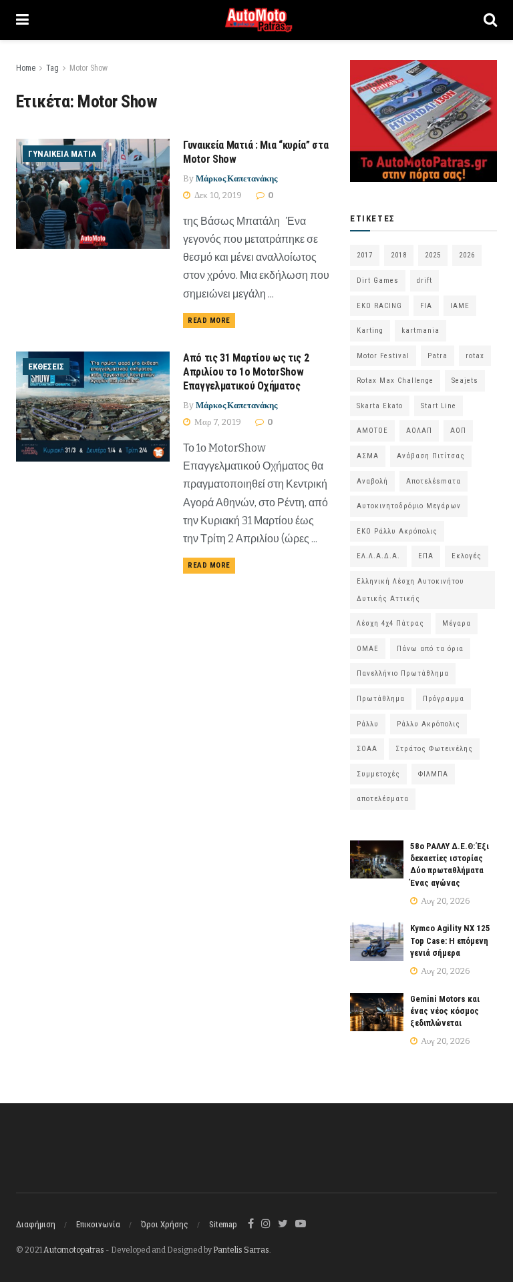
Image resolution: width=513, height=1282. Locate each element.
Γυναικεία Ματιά (62, 154)
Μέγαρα (456, 623)
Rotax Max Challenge (395, 380)
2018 (399, 255)
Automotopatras (73, 1250)
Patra (438, 356)
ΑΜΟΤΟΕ (372, 430)
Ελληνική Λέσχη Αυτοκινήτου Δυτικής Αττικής (410, 590)
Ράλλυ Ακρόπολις (428, 724)
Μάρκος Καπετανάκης (236, 178)
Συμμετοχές (378, 774)
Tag (52, 68)
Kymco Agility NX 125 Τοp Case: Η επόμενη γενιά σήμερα (450, 940)
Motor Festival (383, 356)
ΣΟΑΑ (367, 748)
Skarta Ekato (380, 406)
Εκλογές (467, 556)
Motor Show (88, 68)
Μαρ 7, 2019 (216, 422)
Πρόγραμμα (443, 698)
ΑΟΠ (458, 430)
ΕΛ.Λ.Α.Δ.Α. (378, 556)
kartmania (420, 330)
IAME (460, 305)
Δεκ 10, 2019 (217, 195)
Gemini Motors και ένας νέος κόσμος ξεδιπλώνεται (445, 1011)
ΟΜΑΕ (368, 648)
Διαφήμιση (35, 1224)
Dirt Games (378, 280)
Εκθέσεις (46, 367)
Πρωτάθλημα (381, 698)
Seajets (465, 380)
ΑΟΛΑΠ (419, 430)
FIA (426, 305)
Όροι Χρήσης (164, 1224)
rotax (475, 356)
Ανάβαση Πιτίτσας (431, 456)
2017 (365, 255)
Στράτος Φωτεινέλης (434, 748)
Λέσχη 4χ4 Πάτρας (390, 623)
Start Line (438, 406)
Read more (209, 320)
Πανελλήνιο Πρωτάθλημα (403, 673)
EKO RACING (379, 305)
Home (25, 68)
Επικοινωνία (98, 1224)
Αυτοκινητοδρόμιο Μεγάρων (409, 506)
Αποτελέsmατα (433, 481)
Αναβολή (372, 481)
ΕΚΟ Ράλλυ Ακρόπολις (397, 531)
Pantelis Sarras (241, 1250)
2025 (433, 255)
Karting (370, 330)
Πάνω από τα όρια (430, 648)
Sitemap (223, 1224)
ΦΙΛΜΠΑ (433, 774)
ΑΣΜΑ (368, 456)
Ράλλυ (368, 724)
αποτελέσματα (383, 798)
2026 (467, 255)
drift (424, 280)
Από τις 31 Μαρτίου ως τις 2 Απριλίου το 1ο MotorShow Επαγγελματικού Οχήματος (246, 372)
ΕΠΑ (426, 556)
